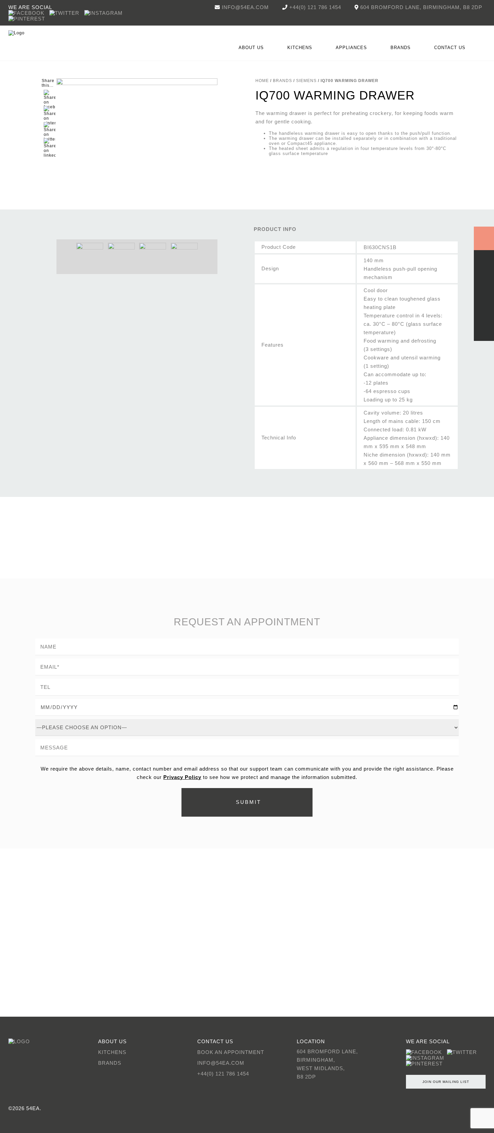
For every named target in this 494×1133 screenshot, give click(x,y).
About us (112, 1041)
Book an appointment (230, 1052)
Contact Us (449, 47)
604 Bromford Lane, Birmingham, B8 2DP (421, 7)
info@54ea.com (245, 7)
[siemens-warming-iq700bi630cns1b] (136, 158)
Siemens (306, 80)
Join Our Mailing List (445, 1082)
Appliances (351, 47)
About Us (251, 47)
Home (262, 80)
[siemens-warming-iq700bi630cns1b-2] (121, 256)
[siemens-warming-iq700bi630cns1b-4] (152, 256)
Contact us (215, 1041)
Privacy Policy (182, 777)
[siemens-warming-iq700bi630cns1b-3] (184, 256)
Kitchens (112, 1052)
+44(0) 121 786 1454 (315, 7)
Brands (400, 47)
